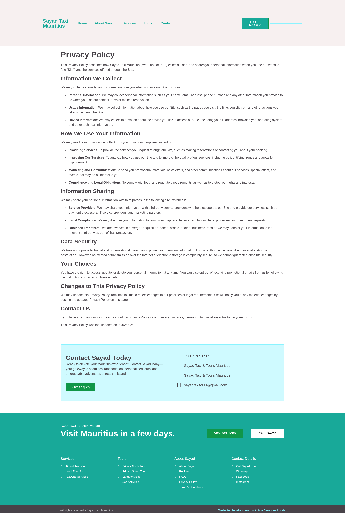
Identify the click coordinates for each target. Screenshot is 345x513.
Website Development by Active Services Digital (252, 510)
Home (82, 23)
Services (129, 23)
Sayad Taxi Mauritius (55, 23)
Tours (148, 23)
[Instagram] (225, 23)
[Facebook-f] (235, 23)
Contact (166, 23)
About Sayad (105, 23)
